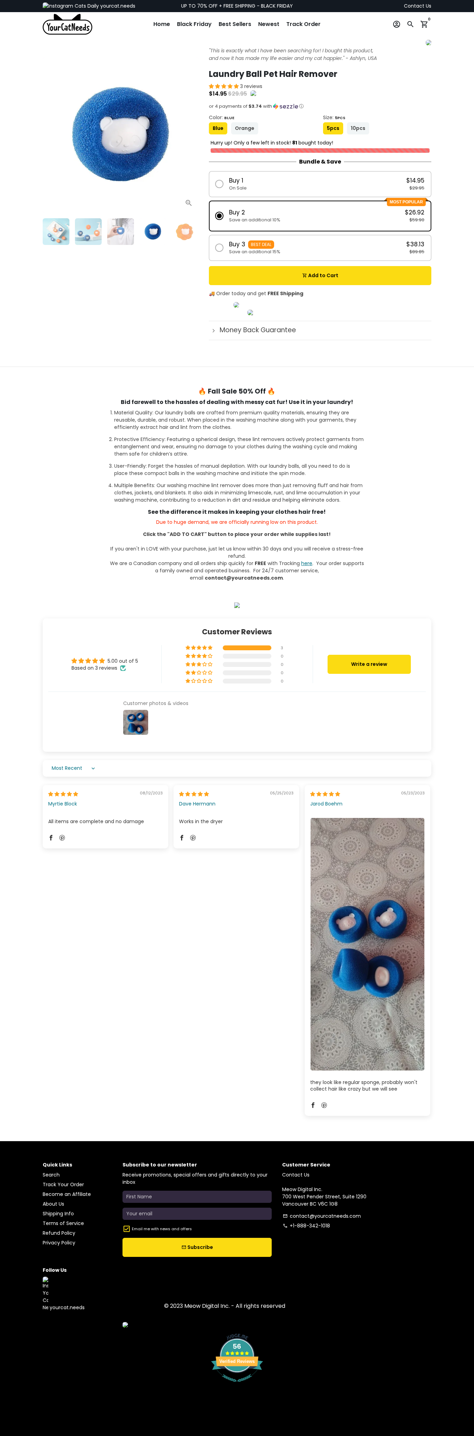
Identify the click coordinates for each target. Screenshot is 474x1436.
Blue (218, 128)
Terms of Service (63, 1223)
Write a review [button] (369, 664)
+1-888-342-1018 (306, 1225)
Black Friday (194, 24)
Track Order (303, 24)
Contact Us (417, 5)
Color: (221, 117)
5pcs (333, 128)
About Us (53, 1203)
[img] (63, 794)
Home (161, 24)
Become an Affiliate (67, 1194)
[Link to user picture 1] (367, 944)
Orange (244, 128)
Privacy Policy (59, 1242)
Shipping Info (58, 1213)
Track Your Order (63, 1184)
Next (190, 135)
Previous (51, 135)
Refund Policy (59, 1233)
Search (51, 1174)
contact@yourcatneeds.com (322, 1216)
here (306, 563)
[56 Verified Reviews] (237, 1385)
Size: (334, 117)
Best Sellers (235, 24)
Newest (268, 24)
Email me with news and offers (162, 1229)
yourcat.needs (117, 5)
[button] (224, 86)
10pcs (358, 128)
